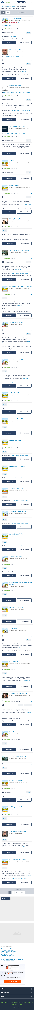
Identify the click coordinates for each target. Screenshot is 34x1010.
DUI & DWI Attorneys (27, 861)
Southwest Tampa (24, 382)
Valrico (8, 6)
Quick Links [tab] (5, 992)
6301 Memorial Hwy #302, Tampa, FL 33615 (14, 56)
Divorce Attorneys (26, 20)
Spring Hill (13, 36)
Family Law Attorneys (7, 950)
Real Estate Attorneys (27, 187)
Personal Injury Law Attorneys (9, 952)
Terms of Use (15, 1004)
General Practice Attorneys (8, 951)
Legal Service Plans (6, 956)
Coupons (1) (28, 705)
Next (22, 892)
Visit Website (25, 42)
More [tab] (2, 996)
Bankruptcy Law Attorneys (15, 20)
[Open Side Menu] (31, 2)
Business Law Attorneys (7, 960)
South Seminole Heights (27, 110)
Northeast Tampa (23, 273)
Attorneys (13, 6)
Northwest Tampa (15, 110)
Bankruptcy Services (27, 663)
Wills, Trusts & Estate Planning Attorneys (12, 959)
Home (2, 6)
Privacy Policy (4, 1002)
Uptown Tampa (15, 273)
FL (5, 6)
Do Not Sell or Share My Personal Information (21, 1002)
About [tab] (3, 989)
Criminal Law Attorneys (7, 955)
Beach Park (24, 878)
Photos (28, 32)
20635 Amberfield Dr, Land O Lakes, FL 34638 (14, 133)
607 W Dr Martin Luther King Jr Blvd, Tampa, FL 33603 (16, 92)
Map (8, 12)
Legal (21, 1004)
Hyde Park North (15, 382)
